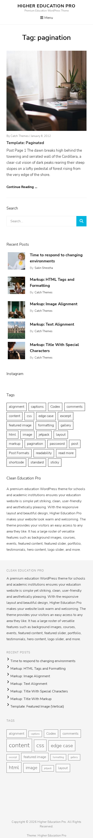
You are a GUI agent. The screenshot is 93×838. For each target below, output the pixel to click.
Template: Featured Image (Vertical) (37, 706)
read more (66, 453)
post (74, 443)
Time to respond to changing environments (42, 661)
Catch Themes (20, 136)
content (14, 416)
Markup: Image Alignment (53, 304)
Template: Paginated (25, 142)
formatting (46, 425)
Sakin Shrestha (44, 268)
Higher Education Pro (46, 6)
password (57, 443)
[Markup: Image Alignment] (16, 309)
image (27, 434)
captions (37, 406)
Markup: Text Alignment (52, 324)
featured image (20, 425)
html (12, 434)
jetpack (44, 434)
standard (37, 462)
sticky (54, 462)
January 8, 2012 (41, 136)
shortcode (16, 462)
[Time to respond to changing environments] (16, 261)
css (29, 416)
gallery (66, 425)
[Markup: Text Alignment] (16, 330)
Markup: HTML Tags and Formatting (38, 668)
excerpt (65, 416)
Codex (55, 406)
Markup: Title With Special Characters (39, 691)
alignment (16, 406)
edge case (45, 416)
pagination (35, 443)
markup (14, 443)
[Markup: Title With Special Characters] (16, 350)
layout (61, 434)
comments (75, 406)
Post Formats (19, 453)
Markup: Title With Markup (30, 699)
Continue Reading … (21, 187)
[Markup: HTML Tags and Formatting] (16, 285)
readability (44, 453)
